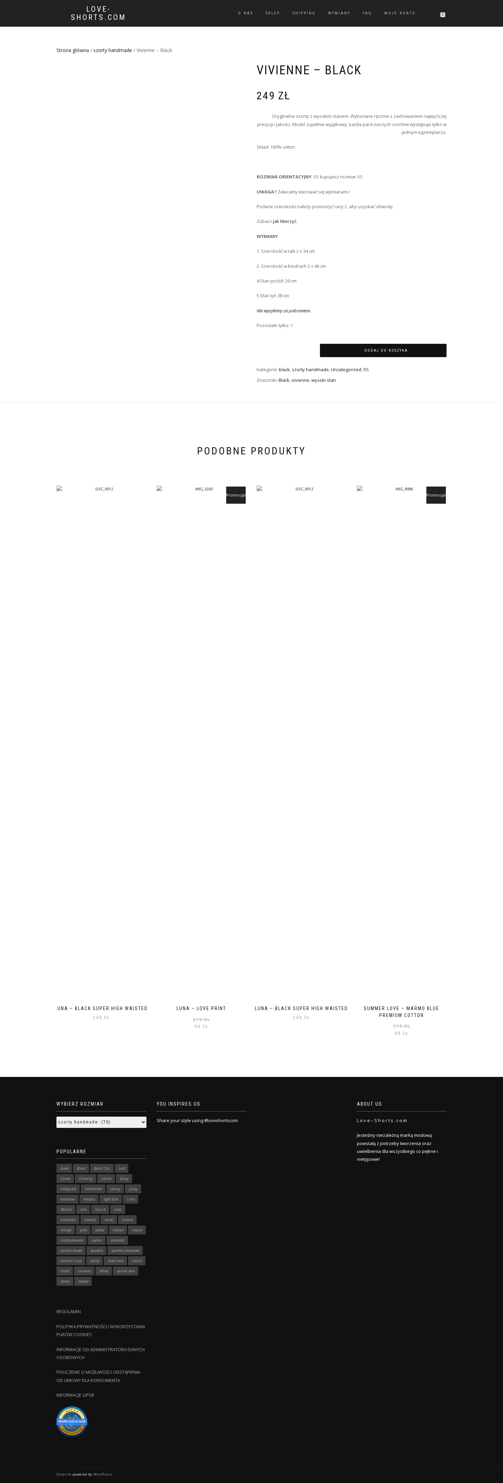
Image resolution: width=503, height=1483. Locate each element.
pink (83, 1230)
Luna (131, 1199)
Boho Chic (102, 1168)
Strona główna (72, 50)
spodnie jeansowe (125, 1250)
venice (137, 1260)
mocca (100, 1209)
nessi (118, 1209)
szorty (94, 1260)
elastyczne (68, 1188)
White (104, 1271)
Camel (65, 1178)
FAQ (367, 13)
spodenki (118, 1240)
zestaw (83, 1281)
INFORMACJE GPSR (75, 1395)
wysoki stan (323, 380)
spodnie (97, 1250)
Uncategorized (346, 369)
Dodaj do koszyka (386, 350)
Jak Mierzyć (284, 221)
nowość (90, 1219)
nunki (109, 1219)
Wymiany (339, 13)
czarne (106, 1178)
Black (284, 380)
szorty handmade (112, 50)
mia (83, 1209)
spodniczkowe (71, 1250)
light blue (111, 1199)
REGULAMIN (68, 1311)
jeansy (115, 1188)
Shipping (304, 13)
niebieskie (68, 1219)
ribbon (118, 1230)
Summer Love (71, 1260)
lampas (89, 1199)
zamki (65, 1281)
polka (99, 1230)
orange (66, 1230)
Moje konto (400, 13)
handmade (93, 1188)
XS (366, 369)
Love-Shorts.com (98, 13)
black (284, 369)
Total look (116, 1260)
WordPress (102, 1474)
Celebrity (86, 1178)
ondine (127, 1219)
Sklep (273, 13)
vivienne (300, 380)
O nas (245, 13)
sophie (97, 1240)
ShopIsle (64, 1474)
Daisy (124, 1178)
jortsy (133, 1188)
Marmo (66, 1209)
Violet (65, 1271)
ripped (137, 1230)
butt (122, 1168)
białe (64, 1168)
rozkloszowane (72, 1240)
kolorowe (68, 1199)
